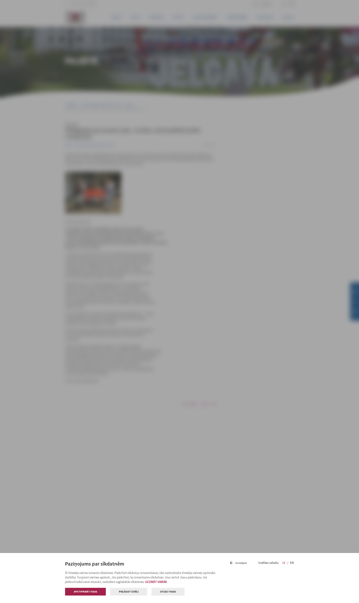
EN (292, 563)
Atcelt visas (168, 591)
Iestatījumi (241, 563)
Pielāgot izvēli (129, 591)
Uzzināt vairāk (156, 582)
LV (284, 563)
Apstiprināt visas (85, 591)
